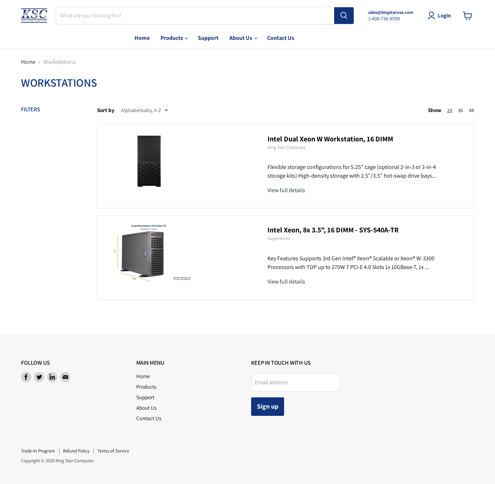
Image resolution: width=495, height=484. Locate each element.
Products (172, 38)
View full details (286, 190)
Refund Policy (76, 451)
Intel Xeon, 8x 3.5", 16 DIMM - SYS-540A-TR (333, 230)
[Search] (344, 15)
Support (208, 38)
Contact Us (280, 38)
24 (449, 110)
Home (142, 38)
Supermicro (278, 238)
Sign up (267, 406)
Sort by (106, 110)
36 (460, 110)
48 (471, 110)
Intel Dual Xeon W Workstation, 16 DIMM (330, 139)
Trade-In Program (38, 451)
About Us (241, 38)
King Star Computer (286, 147)
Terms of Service (113, 451)
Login (444, 15)
